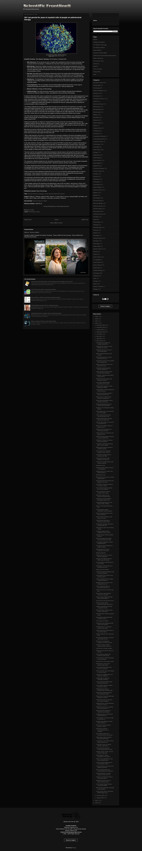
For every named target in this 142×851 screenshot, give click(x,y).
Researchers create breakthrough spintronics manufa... (105, 696)
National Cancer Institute (59, 56)
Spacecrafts (96, 267)
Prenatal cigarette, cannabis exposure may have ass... (103, 774)
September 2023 (101, 332)
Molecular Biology (98, 203)
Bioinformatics (97, 112)
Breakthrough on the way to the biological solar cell (104, 583)
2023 (96, 323)
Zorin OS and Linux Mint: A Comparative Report (43, 289)
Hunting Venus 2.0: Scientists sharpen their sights (103, 627)
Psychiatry (96, 241)
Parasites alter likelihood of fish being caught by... (104, 722)
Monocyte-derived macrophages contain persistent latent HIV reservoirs (46, 193)
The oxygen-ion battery (102, 620)
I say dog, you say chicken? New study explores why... (104, 741)
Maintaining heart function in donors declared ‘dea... (103, 781)
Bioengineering (97, 109)
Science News (97, 257)
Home (56, 219)
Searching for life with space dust (104, 600)
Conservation (96, 144)
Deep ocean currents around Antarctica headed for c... (103, 397)
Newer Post (27, 219)
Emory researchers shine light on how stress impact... (104, 631)
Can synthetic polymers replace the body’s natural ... (104, 686)
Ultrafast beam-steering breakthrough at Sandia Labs (104, 689)
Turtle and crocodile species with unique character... (104, 462)
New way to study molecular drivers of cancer (103, 725)
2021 (96, 802)
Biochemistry (96, 106)
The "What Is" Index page (100, 44)
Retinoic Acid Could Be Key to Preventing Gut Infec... (104, 430)
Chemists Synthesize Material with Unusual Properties (105, 572)
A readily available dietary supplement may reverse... (103, 532)
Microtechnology (97, 200)
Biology (95, 114)
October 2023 (100, 329)
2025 (96, 318)
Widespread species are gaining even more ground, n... (104, 707)
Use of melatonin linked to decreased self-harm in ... (103, 586)
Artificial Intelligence (98, 90)
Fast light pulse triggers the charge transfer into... (103, 343)
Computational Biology (99, 136)
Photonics (95, 230)
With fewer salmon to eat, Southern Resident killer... (103, 495)
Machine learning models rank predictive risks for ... (104, 379)
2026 (96, 316)
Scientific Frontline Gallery (100, 53)
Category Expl (97, 128)
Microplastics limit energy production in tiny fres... (103, 550)
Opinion (95, 219)
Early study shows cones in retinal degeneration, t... (105, 477)
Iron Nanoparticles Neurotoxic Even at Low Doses (104, 668)
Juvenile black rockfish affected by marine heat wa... (105, 390)
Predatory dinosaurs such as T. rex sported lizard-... (104, 350)
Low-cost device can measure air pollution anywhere (104, 766)
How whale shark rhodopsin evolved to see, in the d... (103, 451)
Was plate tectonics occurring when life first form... (103, 357)
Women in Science (98, 286)
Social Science (97, 262)
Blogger (74, 847)
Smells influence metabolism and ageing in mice (104, 433)
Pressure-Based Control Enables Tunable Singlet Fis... (104, 579)
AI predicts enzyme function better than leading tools (105, 361)
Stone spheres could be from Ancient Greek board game (45, 297)
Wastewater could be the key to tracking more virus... (104, 566)
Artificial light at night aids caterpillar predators (102, 678)
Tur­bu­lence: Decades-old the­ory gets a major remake (104, 444)
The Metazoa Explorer (99, 47)
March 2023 (100, 340)
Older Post (85, 219)
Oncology (95, 216)
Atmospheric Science (98, 98)
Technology (96, 273)
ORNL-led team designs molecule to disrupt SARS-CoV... (105, 437)
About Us (95, 66)
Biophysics (96, 120)
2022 (96, 800)
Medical (95, 192)
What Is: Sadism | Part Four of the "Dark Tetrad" (43, 321)
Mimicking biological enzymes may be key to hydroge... (104, 404)
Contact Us (66, 206)
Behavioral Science (98, 104)
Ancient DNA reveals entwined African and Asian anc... (104, 419)
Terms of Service (57, 206)
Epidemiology (96, 163)
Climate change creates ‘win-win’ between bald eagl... (104, 752)
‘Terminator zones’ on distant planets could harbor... (103, 745)
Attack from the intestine (102, 569)
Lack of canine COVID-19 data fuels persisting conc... (104, 682)
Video (94, 278)
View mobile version (56, 223)
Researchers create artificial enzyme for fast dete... (103, 594)
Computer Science (98, 141)
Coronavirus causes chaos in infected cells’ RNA (103, 455)
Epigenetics (96, 165)
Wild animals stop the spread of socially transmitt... (104, 448)
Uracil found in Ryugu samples (104, 648)
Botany (95, 125)
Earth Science (97, 149)
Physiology (96, 235)
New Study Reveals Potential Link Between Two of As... (105, 481)
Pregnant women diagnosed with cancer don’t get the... (104, 623)
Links (94, 74)
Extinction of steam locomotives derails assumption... (104, 440)
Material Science (97, 190)
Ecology (95, 152)
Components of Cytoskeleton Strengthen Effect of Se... (103, 499)
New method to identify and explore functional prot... (103, 655)
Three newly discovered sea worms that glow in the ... (103, 415)
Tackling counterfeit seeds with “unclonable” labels (104, 607)
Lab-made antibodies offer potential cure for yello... (103, 383)
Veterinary (96, 275)
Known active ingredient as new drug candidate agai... (104, 759)
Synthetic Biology (97, 270)
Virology (38, 211)
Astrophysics (96, 96)
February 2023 (101, 795)
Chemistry (96, 133)
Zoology (95, 289)
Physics (95, 233)
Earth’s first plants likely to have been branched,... (104, 514)
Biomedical (96, 117)
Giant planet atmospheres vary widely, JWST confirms (104, 503)
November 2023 (101, 327)
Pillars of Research (98, 58)
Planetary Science (98, 238)
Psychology (96, 243)
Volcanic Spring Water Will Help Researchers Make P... (104, 597)
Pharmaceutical (97, 227)
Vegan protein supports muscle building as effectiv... (104, 386)
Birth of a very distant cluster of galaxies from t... (104, 426)
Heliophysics (96, 179)
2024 (96, 321)
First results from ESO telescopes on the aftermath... (105, 658)
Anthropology (96, 85)
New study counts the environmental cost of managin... (102, 730)
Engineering (96, 155)
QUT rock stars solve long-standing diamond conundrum (104, 770)
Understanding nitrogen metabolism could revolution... (104, 510)
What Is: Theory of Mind (31, 232)
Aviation (95, 101)
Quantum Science (98, 249)
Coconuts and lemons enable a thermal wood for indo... (104, 394)
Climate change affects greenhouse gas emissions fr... (104, 603)
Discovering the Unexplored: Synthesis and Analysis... (103, 711)
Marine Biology (97, 187)
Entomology (96, 157)
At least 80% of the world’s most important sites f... (104, 576)
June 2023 (99, 334)
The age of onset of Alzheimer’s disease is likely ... (104, 546)
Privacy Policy (47, 206)
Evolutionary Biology (98, 168)
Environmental (97, 160)
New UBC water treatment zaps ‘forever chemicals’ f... (104, 610)
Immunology (96, 184)
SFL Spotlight (96, 259)
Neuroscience (97, 211)
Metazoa (95, 195)
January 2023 (100, 797)
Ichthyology (96, 181)
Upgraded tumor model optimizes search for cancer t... (105, 704)
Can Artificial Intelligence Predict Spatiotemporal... (104, 542)
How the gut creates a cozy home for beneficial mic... (105, 422)
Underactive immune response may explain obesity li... (104, 700)
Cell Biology (96, 130)
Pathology (96, 224)
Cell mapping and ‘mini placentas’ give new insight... (105, 412)
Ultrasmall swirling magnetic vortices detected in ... (103, 368)
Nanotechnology (97, 208)
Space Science (97, 265)
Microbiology (31, 211)
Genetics (95, 173)
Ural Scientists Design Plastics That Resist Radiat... (104, 784)
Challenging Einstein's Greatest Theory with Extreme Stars (46, 313)
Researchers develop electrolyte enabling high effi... (104, 524)
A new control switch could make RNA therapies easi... (104, 792)
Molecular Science (98, 206)
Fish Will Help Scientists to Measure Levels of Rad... (103, 521)
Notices (95, 39)
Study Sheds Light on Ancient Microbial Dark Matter (103, 738)
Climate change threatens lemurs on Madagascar (104, 468)
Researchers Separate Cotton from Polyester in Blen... (104, 693)
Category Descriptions (99, 42)
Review (95, 254)
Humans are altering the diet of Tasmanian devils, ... (104, 777)
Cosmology (96, 147)
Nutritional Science (98, 214)
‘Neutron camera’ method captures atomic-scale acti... (104, 645)
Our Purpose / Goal (98, 61)
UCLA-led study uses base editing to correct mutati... (105, 671)
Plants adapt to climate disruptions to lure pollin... (103, 756)
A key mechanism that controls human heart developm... (104, 372)
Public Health (96, 246)
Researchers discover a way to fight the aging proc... (104, 555)
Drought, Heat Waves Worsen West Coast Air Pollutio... (104, 559)
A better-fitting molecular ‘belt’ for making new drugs (44, 305)
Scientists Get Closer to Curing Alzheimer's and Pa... (104, 347)
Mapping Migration (101, 553)
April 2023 (99, 338)
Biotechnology (97, 122)
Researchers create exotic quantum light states (103, 664)
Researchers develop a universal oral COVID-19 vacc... (104, 638)
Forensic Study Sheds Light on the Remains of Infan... (104, 763)
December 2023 (101, 325)
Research (95, 251)
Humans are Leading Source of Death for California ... (104, 675)
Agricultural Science (98, 82)
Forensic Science (97, 171)
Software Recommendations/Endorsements (104, 55)
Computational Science (99, 139)
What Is (95, 283)
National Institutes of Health (40, 201)
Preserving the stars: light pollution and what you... (103, 459)
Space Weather (97, 50)
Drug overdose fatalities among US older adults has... (104, 401)
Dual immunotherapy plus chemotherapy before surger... (104, 748)
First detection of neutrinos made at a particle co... (104, 718)
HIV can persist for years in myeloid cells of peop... (103, 492)
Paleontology (96, 222)
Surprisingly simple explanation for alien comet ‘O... (104, 618)
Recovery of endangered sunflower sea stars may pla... (104, 641)
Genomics (96, 176)
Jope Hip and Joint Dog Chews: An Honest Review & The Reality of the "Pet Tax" (52, 281)
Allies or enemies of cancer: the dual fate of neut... (104, 365)
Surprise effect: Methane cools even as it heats (104, 517)
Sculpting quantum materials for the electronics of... (104, 714)
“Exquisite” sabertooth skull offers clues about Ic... (105, 376)
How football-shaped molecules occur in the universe (104, 488)
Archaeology (96, 88)
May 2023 (99, 336)
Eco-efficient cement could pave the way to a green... (104, 485)
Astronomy (96, 93)
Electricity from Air (101, 475)
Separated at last (100, 465)
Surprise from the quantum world (104, 661)
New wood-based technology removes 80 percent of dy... (104, 539)
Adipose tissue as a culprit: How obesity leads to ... (104, 472)
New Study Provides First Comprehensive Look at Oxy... (104, 734)
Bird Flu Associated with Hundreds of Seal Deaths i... (105, 788)
